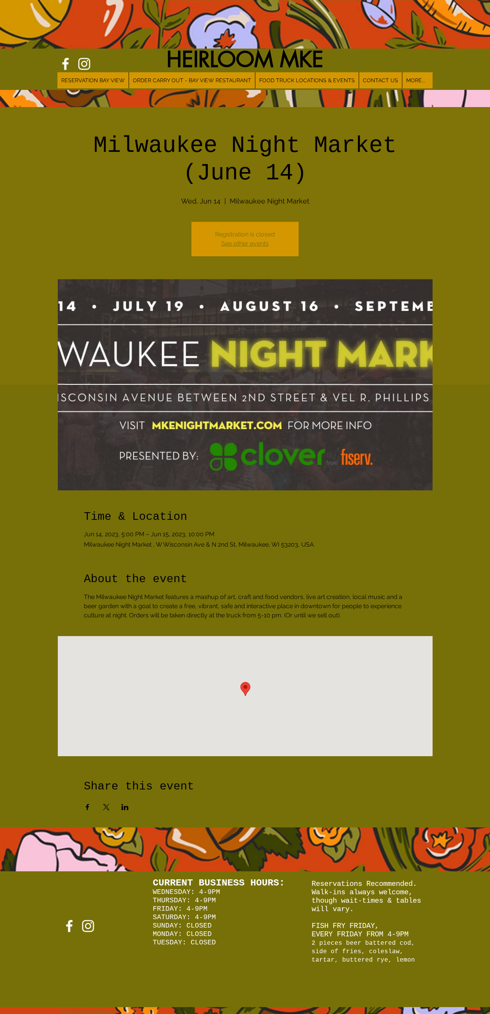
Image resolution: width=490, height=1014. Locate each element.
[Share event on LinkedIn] (125, 807)
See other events (245, 243)
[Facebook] (69, 926)
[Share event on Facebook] (87, 807)
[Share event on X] (106, 807)
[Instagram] (88, 926)
